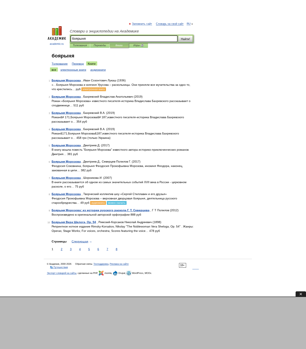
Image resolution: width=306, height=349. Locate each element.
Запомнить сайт (142, 23)
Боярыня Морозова (66, 80)
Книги (119, 45)
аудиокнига (98, 202)
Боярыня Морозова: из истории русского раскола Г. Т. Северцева (100, 210)
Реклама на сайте (119, 264)
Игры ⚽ (138, 45)
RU (188, 23)
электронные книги (73, 69)
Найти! (185, 39)
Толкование (60, 63)
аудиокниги (98, 69)
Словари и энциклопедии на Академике (104, 31)
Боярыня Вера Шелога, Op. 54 (74, 222)
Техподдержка (100, 264)
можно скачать (116, 202)
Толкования (80, 45)
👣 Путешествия (59, 267)
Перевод (78, 63)
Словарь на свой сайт (170, 23)
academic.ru (57, 43)
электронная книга (94, 89)
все (54, 69)
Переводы (100, 45)
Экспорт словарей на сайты (61, 273)
